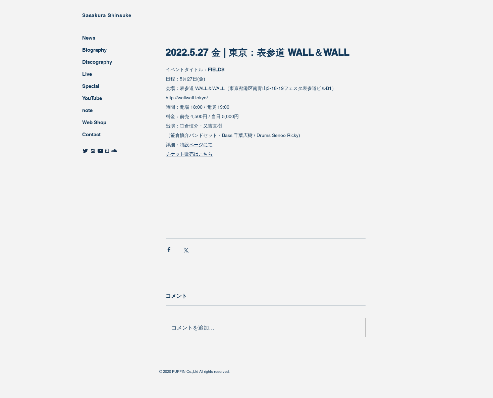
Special (90, 86)
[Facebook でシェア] (169, 249)
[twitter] (85, 151)
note (87, 110)
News (88, 38)
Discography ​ (97, 62)
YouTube (92, 98)
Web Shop (94, 122)
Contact (91, 134)
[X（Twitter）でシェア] (185, 249)
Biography (94, 50)
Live (87, 74)
